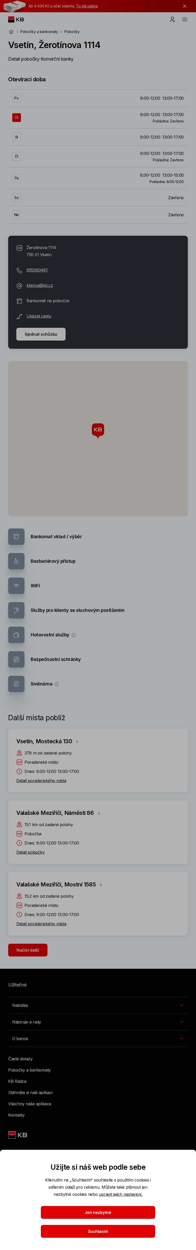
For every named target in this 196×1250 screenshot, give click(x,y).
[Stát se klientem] (172, 19)
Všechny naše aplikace (29, 1103)
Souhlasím (98, 1231)
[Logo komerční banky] (20, 19)
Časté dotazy (20, 1058)
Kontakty (16, 1115)
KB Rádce (17, 1081)
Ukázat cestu (39, 316)
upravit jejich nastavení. (120, 1194)
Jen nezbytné (98, 1212)
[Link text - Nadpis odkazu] (18, 1135)
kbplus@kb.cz (40, 285)
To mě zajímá (87, 6)
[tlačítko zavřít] (183, 6)
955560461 (37, 270)
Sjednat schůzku (41, 334)
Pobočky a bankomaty (39, 31)
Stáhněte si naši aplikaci (30, 1092)
